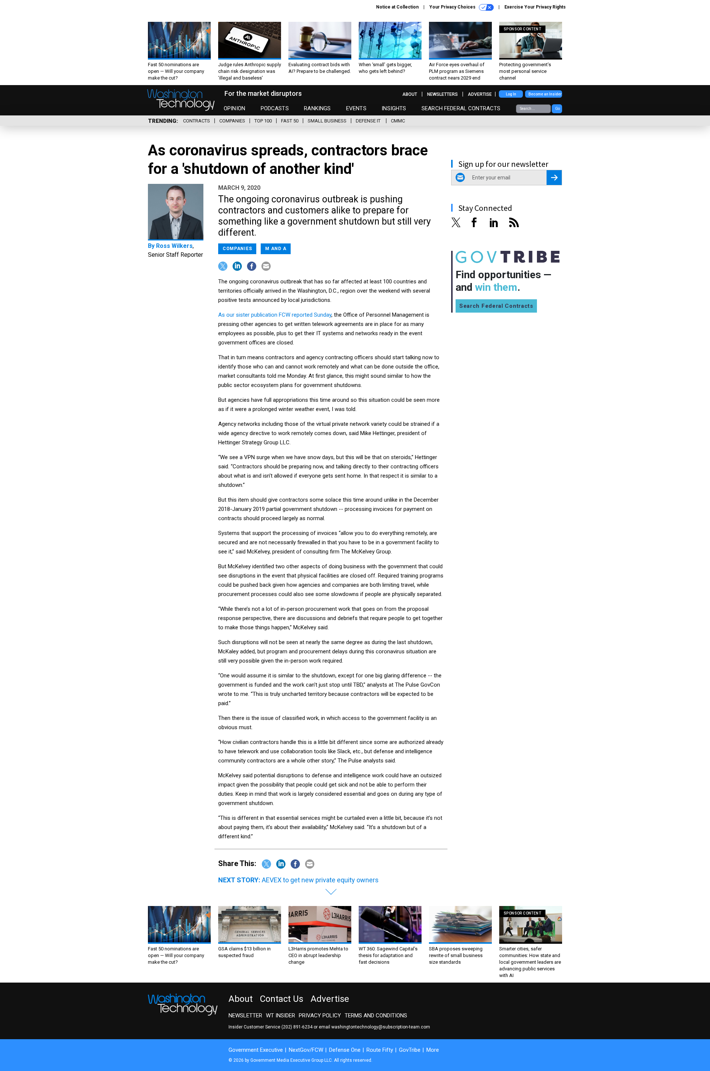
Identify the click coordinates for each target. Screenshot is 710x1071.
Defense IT (369, 121)
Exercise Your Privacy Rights (535, 7)
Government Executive (256, 1050)
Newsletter (245, 1015)
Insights (394, 108)
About (409, 94)
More (432, 1050)
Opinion (234, 108)
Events (356, 108)
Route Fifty (379, 1050)
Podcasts (275, 108)
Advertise (480, 94)
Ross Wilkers (174, 245)
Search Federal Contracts (461, 108)
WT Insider (280, 1015)
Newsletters (442, 94)
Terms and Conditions (376, 1015)
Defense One (345, 1050)
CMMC (398, 121)
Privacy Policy (320, 1015)
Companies (232, 121)
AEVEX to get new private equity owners (320, 880)
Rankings (317, 108)
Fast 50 (289, 121)
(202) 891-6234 (296, 1027)
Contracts (196, 121)
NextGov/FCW (306, 1050)
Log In (511, 94)
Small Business (327, 121)
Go (557, 109)
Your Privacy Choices (453, 7)
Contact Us (281, 999)
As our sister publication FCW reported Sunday (274, 314)
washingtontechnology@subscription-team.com (380, 1027)
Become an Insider (545, 94)
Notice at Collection (397, 7)
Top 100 (263, 121)
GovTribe (409, 1050)
